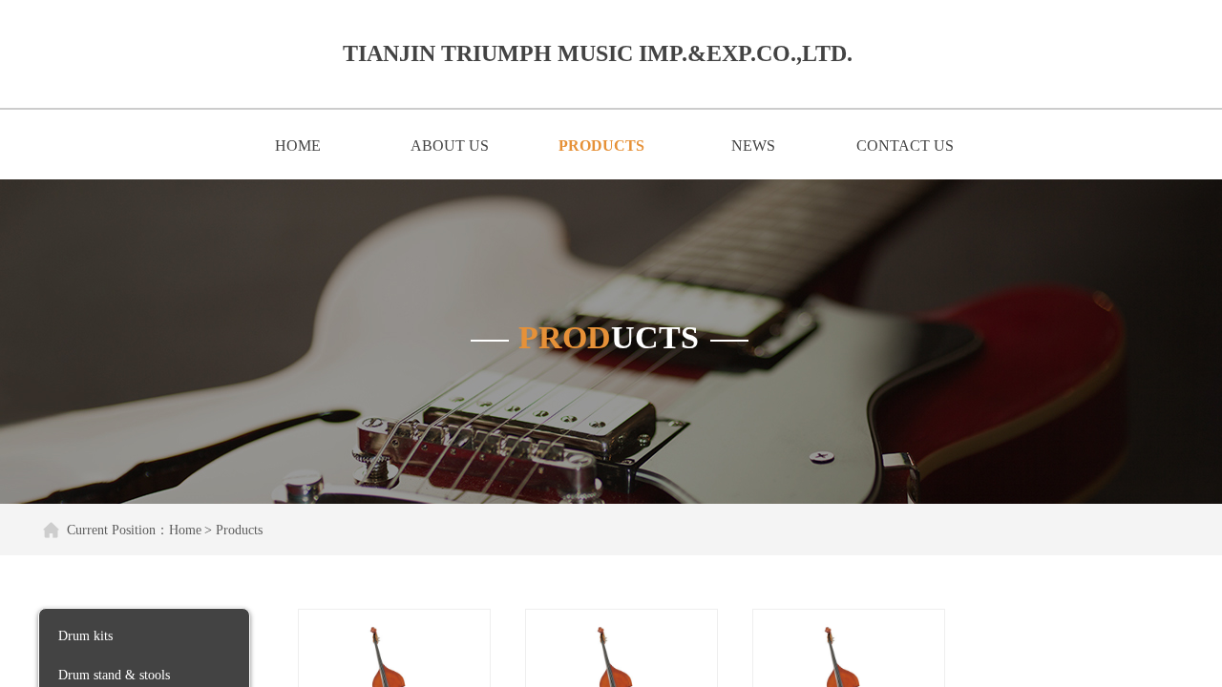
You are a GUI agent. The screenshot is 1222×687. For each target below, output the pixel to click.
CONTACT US (905, 145)
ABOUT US (450, 145)
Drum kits (85, 636)
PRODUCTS (601, 145)
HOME (298, 145)
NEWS (753, 145)
